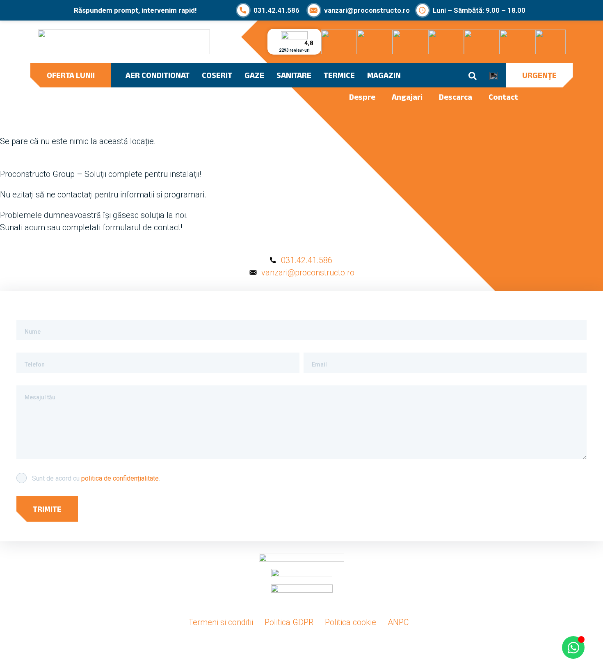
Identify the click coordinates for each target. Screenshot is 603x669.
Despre (362, 96)
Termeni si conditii (220, 622)
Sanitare (293, 75)
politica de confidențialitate (120, 478)
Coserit (217, 75)
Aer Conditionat (158, 75)
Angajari (407, 96)
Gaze (254, 75)
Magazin (384, 75)
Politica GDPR (289, 622)
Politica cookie (350, 622)
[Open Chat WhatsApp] (573, 647)
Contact (503, 96)
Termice (339, 75)
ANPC (398, 622)
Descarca (455, 96)
